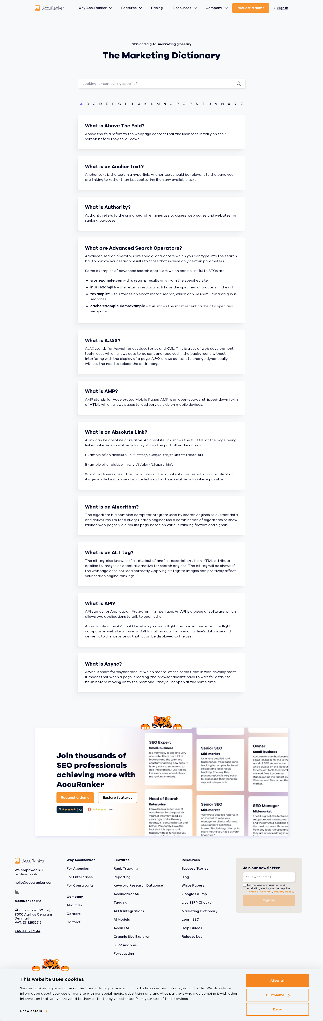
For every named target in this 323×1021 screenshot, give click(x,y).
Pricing (157, 8)
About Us (74, 905)
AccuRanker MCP (128, 894)
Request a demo (251, 8)
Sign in (282, 8)
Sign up (269, 900)
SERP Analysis (125, 945)
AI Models (122, 920)
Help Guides (192, 928)
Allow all (277, 980)
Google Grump (194, 894)
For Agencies (78, 868)
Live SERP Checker (197, 902)
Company (214, 8)
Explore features (117, 797)
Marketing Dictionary (200, 911)
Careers (74, 914)
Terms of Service (259, 891)
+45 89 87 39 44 (27, 931)
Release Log (192, 936)
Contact (74, 922)
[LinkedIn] (17, 892)
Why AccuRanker (92, 8)
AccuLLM (121, 928)
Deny (277, 1009)
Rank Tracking (126, 868)
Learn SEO (190, 920)
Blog (185, 877)
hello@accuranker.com (34, 883)
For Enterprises (80, 877)
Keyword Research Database (138, 885)
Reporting (122, 877)
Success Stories (195, 868)
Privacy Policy (283, 891)
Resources (182, 8)
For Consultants (80, 885)
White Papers (193, 885)
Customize (275, 995)
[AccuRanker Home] (49, 8)
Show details (31, 1011)
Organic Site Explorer (132, 936)
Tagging (120, 902)
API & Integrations (129, 911)
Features (129, 8)
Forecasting (124, 954)
